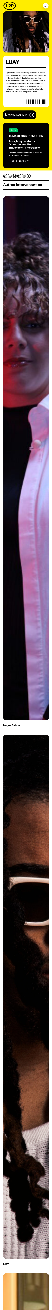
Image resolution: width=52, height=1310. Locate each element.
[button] (46, 5)
